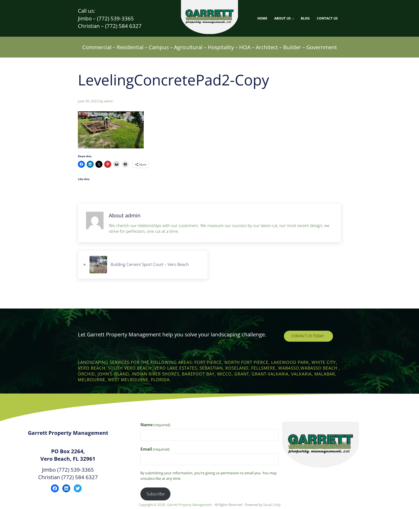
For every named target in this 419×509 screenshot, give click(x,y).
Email (155, 449)
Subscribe (156, 494)
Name (155, 425)
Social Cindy (272, 504)
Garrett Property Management (190, 504)
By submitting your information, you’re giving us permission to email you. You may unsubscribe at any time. (208, 476)
